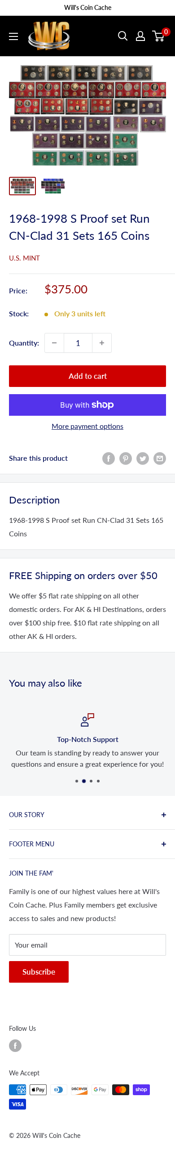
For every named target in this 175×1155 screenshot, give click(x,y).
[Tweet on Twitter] (142, 458)
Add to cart (88, 376)
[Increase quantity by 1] (101, 342)
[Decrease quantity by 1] (54, 342)
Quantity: (24, 342)
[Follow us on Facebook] (15, 1045)
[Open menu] (13, 36)
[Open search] (123, 36)
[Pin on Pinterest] (125, 458)
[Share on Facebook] (108, 458)
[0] (158, 36)
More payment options (87, 426)
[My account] (140, 36)
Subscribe (38, 971)
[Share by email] (159, 458)
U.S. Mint (24, 258)
